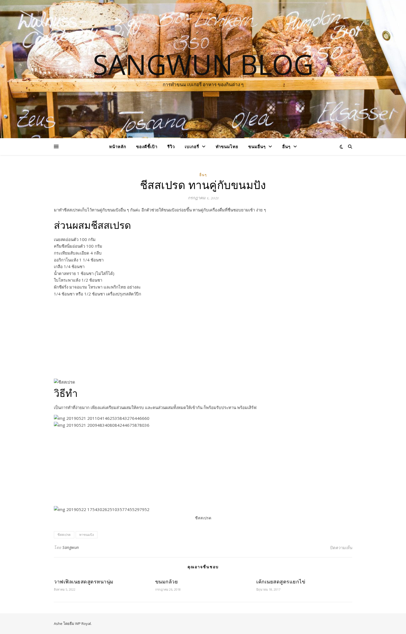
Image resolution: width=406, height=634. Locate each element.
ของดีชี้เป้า (146, 146)
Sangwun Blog (203, 64)
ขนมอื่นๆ (257, 146)
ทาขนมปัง (86, 534)
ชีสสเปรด (64, 534)
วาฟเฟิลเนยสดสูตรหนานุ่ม (84, 581)
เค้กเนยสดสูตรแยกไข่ (280, 581)
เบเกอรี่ (192, 146)
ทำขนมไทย (227, 146)
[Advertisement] (203, 340)
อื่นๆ (286, 146)
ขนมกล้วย (166, 581)
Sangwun (70, 547)
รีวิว (171, 146)
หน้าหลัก (117, 146)
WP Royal (83, 623)
